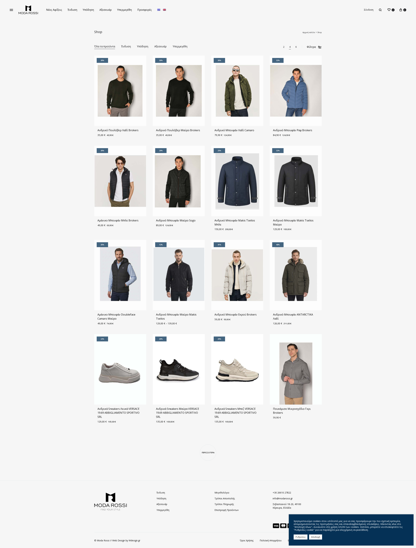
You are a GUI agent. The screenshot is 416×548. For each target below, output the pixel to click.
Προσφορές (144, 10)
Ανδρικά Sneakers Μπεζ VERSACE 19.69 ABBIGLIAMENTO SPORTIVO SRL (235, 413)
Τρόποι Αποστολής (224, 498)
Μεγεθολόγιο (221, 492)
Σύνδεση (368, 9)
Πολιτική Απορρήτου (271, 540)
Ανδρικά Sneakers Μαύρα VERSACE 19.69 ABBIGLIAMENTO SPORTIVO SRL (177, 413)
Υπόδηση (88, 10)
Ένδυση (72, 10)
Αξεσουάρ (105, 10)
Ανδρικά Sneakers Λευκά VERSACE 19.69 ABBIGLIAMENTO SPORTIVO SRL (118, 413)
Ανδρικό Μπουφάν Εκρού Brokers (235, 314)
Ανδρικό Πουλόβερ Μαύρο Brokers (178, 130)
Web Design (118, 540)
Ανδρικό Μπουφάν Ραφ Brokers (292, 130)
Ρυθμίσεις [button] (301, 536)
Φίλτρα (311, 47)
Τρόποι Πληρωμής (224, 504)
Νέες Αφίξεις (54, 10)
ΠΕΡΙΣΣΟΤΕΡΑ (208, 452)
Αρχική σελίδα (309, 32)
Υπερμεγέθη (124, 10)
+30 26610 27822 (282, 492)
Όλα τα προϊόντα (104, 46)
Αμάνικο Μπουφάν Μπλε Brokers (118, 220)
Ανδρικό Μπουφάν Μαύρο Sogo (175, 220)
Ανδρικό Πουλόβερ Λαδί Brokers (118, 130)
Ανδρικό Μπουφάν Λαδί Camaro (234, 130)
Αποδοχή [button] (315, 536)
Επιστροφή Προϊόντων (226, 510)
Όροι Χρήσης (247, 540)
